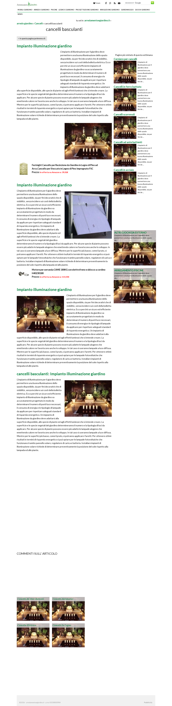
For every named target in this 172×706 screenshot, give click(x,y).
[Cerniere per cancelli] (126, 72)
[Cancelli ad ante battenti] (33, 608)
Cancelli (39, 23)
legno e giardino (66, 10)
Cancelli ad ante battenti (30, 599)
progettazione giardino (87, 10)
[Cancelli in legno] (68, 635)
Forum (97, 3)
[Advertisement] (46, 20)
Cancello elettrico (26, 625)
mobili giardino (25, 10)
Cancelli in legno (62, 625)
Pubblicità (148, 702)
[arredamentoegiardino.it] (27, 3)
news (20, 14)
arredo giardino (41, 10)
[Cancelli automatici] (68, 608)
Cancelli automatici (63, 599)
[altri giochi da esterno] (135, 247)
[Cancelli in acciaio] (126, 183)
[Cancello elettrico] (33, 635)
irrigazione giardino (110, 10)
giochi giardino (142, 10)
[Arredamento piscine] (135, 285)
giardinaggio (127, 10)
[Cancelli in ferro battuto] (126, 99)
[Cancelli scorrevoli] (126, 127)
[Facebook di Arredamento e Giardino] (106, 3)
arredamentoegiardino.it (97, 20)
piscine (54, 10)
